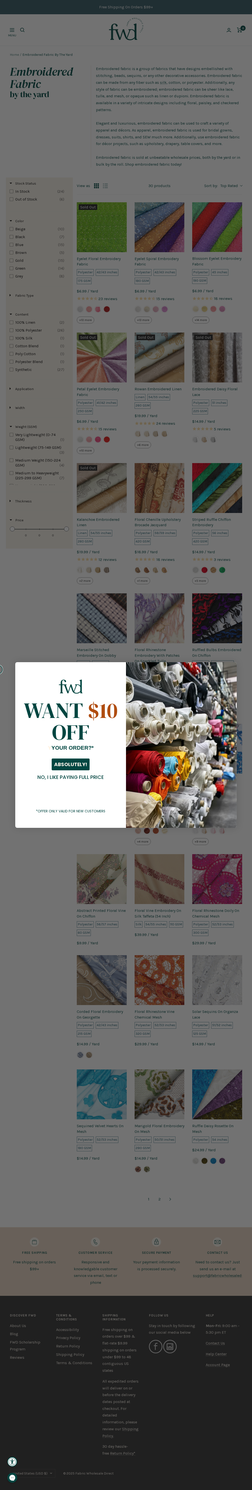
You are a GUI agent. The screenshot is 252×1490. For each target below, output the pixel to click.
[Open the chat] (12, 1478)
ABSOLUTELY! (70, 764)
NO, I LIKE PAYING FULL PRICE (70, 777)
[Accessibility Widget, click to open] (12, 1462)
